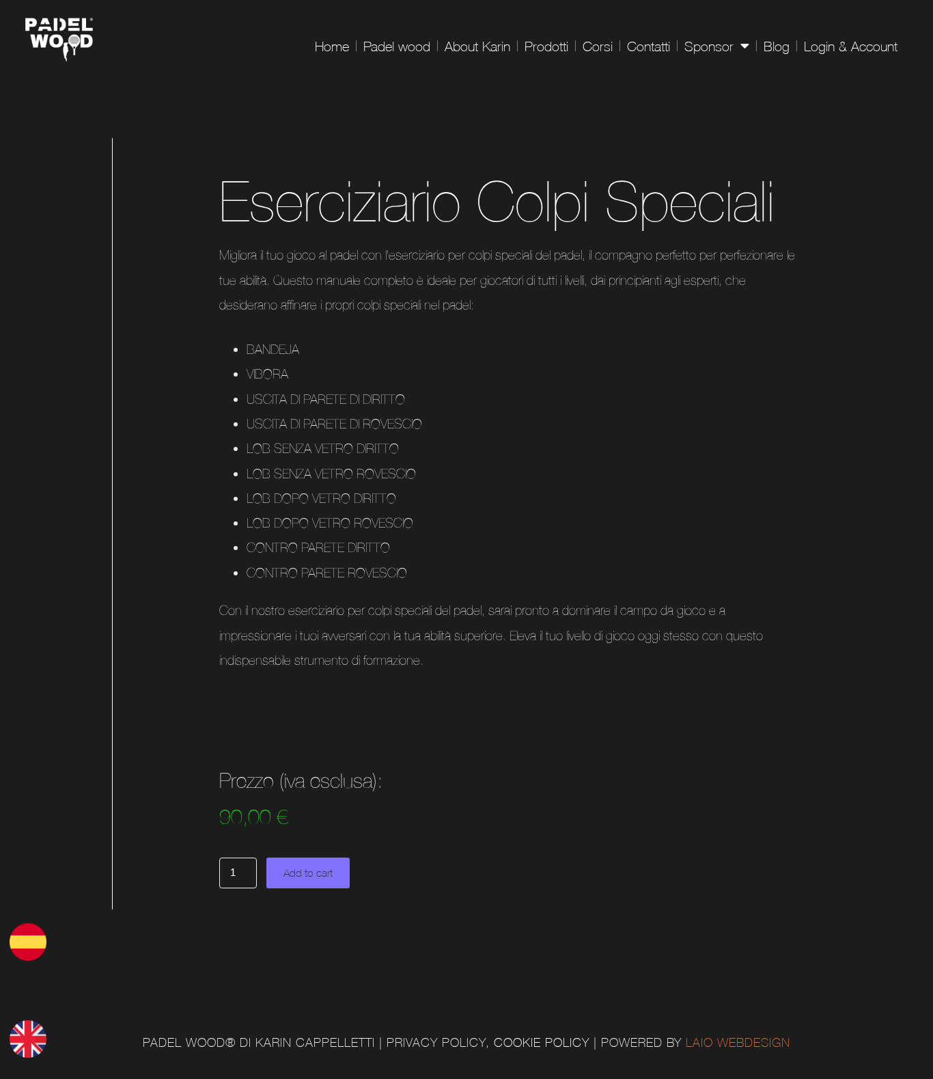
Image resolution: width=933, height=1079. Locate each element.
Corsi (598, 46)
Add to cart (308, 872)
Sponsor (709, 46)
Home (332, 46)
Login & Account (850, 46)
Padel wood (396, 46)
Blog (777, 46)
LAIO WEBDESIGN (738, 1042)
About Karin (477, 46)
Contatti (648, 46)
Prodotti (546, 46)
